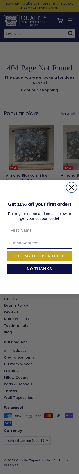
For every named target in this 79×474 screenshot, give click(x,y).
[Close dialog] (71, 187)
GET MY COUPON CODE (39, 256)
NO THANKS (39, 269)
